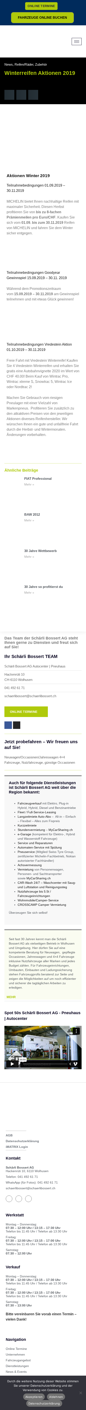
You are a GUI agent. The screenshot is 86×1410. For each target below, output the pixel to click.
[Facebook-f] (8, 725)
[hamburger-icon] (77, 41)
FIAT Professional (38, 478)
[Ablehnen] (80, 1393)
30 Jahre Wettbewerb (40, 551)
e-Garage (24, 834)
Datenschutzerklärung (44, 1403)
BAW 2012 (32, 514)
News (8, 64)
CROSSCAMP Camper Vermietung (42, 904)
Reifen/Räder (24, 64)
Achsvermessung (30, 865)
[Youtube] (28, 1198)
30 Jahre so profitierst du (43, 587)
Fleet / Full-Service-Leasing (37, 812)
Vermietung (26, 869)
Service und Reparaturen (35, 843)
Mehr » (29, 484)
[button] (9, 95)
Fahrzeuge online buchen (42, 17)
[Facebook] (9, 1198)
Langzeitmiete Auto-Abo (34, 816)
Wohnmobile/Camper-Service (38, 900)
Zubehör (41, 64)
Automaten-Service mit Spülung (40, 847)
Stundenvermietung (31, 830)
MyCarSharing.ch (61, 830)
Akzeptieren (34, 1397)
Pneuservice (26, 852)
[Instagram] (17, 725)
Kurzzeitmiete (27, 825)
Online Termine (41, 6)
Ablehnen (56, 1397)
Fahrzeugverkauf (29, 803)
